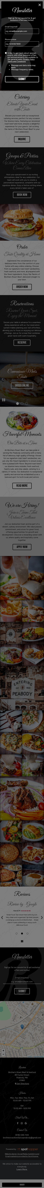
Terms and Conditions (16, 61)
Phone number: (11, 39)
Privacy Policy (29, 59)
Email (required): (11, 27)
